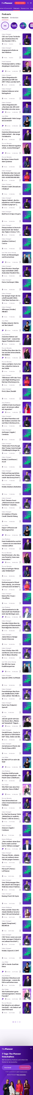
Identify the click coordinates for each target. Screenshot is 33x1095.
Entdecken (14, 18)
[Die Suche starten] (28, 3)
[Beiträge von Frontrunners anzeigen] (23, 25)
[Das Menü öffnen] (31, 3)
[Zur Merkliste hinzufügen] (20, 44)
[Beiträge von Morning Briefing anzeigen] (14, 25)
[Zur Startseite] (6, 3)
